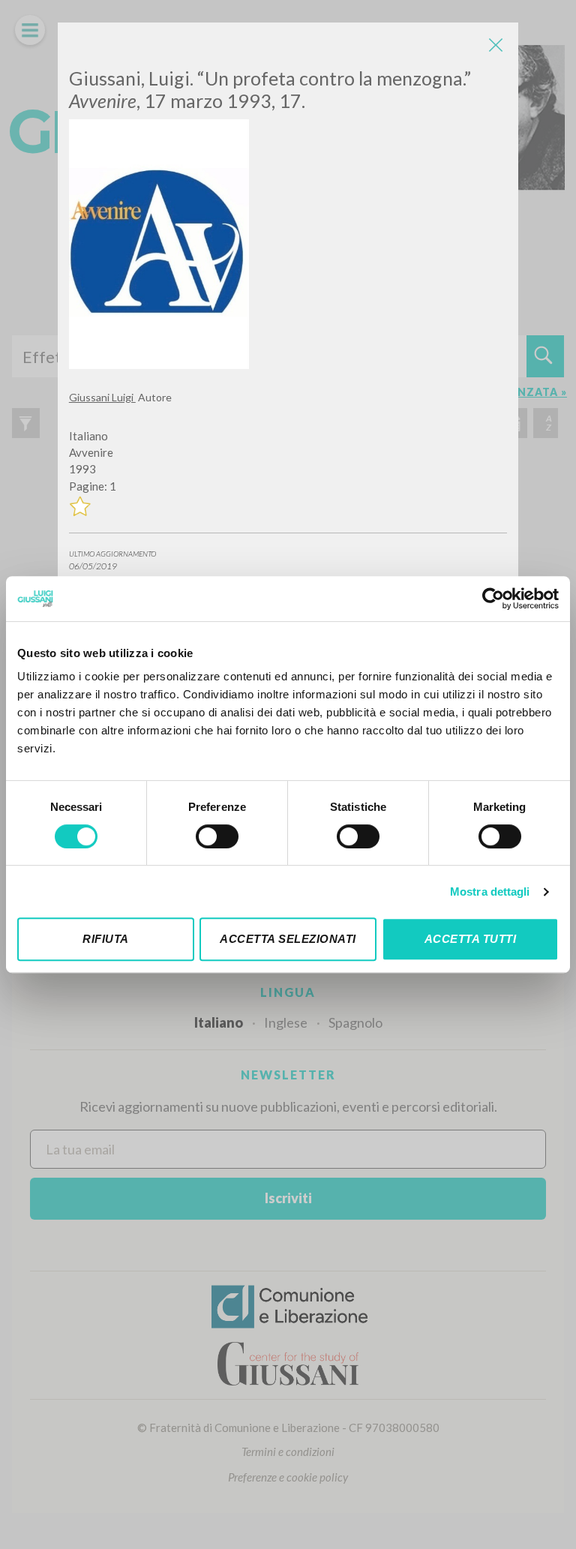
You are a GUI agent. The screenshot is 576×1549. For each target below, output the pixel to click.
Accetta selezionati (288, 938)
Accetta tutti (470, 938)
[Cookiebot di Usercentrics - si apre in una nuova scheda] (493, 598)
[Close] (496, 45)
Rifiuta (105, 938)
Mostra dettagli (490, 891)
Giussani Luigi (102, 397)
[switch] (217, 836)
